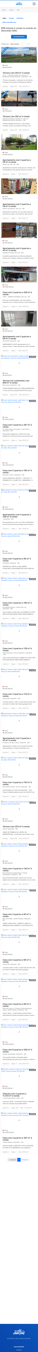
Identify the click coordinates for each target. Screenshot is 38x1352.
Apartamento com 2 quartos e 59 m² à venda (17, 205)
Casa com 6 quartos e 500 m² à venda (17, 1051)
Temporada (19, 18)
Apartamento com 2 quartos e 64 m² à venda (17, 338)
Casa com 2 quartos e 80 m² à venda (17, 915)
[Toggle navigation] (34, 3)
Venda (4, 18)
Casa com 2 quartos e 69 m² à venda (17, 1005)
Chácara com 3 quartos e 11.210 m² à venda (14, 1095)
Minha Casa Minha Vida (9, 22)
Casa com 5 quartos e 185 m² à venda (17, 471)
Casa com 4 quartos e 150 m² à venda (17, 783)
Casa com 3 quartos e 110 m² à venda (17, 695)
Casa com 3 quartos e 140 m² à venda (17, 870)
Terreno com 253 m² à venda (16, 827)
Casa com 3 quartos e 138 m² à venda (17, 649)
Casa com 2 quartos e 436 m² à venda (17, 293)
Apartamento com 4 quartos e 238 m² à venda (17, 516)
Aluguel (11, 18)
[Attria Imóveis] (19, 4)
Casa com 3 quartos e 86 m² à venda (17, 560)
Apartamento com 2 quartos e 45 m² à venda (17, 249)
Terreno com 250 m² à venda (16, 73)
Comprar (19, 1350)
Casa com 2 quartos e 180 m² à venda (17, 604)
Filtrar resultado (19, 36)
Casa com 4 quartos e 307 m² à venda (17, 1139)
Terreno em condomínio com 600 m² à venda (16, 382)
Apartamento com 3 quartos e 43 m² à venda (17, 739)
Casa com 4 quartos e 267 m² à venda (17, 426)
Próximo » (25, 1160)
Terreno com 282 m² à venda (16, 116)
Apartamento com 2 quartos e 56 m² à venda (17, 161)
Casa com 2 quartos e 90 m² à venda (17, 961)
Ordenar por (5, 44)
